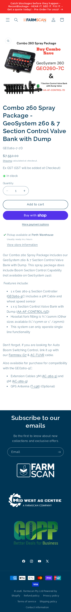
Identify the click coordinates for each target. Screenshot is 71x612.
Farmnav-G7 (18, 355)
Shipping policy (48, 601)
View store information (22, 244)
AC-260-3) (49, 376)
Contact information (37, 607)
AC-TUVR (37, 355)
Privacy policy (51, 595)
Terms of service (26, 601)
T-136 (35, 386)
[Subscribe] (59, 451)
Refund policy (32, 595)
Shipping (7, 161)
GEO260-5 (14, 296)
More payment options (35, 224)
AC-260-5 (20, 381)
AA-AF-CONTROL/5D (32, 311)
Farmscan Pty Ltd (33, 591)
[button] (7, 20)
